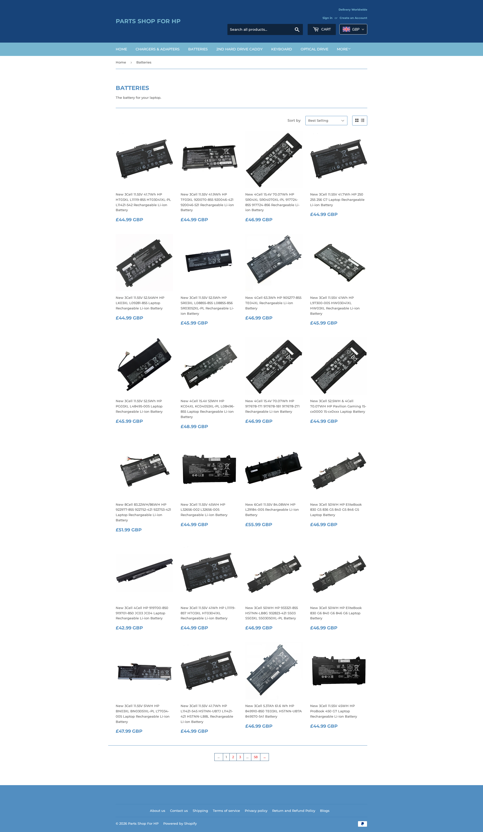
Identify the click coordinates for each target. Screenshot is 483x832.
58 (256, 757)
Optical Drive (314, 49)
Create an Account (353, 18)
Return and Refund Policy (293, 811)
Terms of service (226, 811)
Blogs (325, 811)
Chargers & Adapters (158, 49)
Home (121, 49)
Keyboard (281, 49)
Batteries (198, 49)
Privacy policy (256, 811)
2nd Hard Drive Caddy (239, 49)
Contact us (179, 811)
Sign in (328, 18)
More (342, 49)
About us (157, 811)
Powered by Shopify (180, 823)
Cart (325, 29)
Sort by (294, 120)
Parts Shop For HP (148, 21)
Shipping (200, 811)
